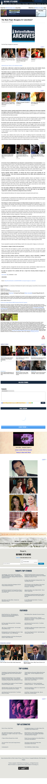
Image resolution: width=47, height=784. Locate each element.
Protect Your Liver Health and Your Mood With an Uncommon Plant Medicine (34, 739)
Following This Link (35, 331)
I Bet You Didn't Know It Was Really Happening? (10, 662)
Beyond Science (18, 3)
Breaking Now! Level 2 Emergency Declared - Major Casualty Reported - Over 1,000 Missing (12, 633)
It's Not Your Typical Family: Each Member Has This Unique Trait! (37, 156)
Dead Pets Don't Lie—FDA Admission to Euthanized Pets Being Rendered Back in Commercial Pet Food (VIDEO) (10, 615)
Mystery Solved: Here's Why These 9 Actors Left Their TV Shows (22, 373)
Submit (41, 563)
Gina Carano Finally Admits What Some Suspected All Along (7, 156)
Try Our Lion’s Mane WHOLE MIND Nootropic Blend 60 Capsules (14, 302)
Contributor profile (11, 14)
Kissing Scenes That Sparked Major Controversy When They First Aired (8, 103)
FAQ (13, 758)
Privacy (20, 758)
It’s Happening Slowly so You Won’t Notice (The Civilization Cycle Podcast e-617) (34, 729)
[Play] (23, 439)
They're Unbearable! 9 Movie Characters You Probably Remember (7, 358)
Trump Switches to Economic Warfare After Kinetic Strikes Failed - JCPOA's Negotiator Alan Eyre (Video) (35, 673)
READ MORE (4, 277)
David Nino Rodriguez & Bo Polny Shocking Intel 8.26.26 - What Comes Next (12, 637)
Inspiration (39, 3)
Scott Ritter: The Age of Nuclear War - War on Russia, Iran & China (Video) (34, 693)
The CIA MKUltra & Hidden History (32, 747)
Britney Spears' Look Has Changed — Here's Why (20, 511)
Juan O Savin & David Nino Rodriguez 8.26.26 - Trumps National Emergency (11, 585)
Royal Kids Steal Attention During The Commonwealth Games (38, 358)
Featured (5, 3)
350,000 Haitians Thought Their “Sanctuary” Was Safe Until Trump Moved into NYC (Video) (12, 688)
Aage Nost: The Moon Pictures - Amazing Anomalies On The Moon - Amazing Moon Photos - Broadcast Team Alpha (35, 618)
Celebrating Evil (5, 747)
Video (45, 3)
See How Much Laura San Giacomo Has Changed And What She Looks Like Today (22, 529)
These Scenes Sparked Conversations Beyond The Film (22, 156)
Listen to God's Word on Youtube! (23, 450)
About (2, 758)
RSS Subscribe (42, 758)
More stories (17, 14)
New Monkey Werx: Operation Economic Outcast (34, 614)
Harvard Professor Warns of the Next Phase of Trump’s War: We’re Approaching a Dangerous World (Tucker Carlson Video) (34, 678)
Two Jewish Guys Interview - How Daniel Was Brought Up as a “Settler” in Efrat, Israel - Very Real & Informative (12, 733)
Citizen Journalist (28, 293)
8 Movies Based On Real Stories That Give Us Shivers (19, 719)
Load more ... (23, 427)
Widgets (23, 759)
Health (13, 3)
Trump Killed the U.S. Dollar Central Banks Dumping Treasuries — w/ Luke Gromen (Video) (34, 684)
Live (42, 3)
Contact (16, 758)
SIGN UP (18, 557)
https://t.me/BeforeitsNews (36, 543)
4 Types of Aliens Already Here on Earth (10, 738)
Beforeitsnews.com (10, 7)
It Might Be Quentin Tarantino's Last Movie (23, 103)
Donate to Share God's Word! (23, 452)
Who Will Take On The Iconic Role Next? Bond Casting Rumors (23, 476)
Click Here (11, 293)
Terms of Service (25, 758)
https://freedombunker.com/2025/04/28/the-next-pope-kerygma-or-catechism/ (20, 280)
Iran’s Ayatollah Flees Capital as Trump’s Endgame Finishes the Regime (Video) (12, 684)
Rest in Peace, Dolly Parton (7, 728)
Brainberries (4, 106)
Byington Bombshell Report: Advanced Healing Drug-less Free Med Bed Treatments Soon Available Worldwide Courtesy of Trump (35, 575)
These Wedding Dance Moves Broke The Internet (22, 358)
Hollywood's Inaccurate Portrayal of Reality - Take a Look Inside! (38, 373)
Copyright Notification (34, 758)
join (6, 288)
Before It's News (10, 1)
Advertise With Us (7, 758)
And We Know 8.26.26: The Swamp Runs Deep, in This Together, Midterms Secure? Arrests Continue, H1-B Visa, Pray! (12, 591)
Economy (9, 3)
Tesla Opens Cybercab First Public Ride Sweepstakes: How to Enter (33, 743)
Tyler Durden (4, 274)
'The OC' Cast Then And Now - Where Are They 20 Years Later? (23, 494)
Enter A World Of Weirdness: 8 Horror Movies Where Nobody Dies (7, 373)
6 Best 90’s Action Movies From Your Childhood (38, 103)
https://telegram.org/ (16, 543)
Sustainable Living (32, 3)
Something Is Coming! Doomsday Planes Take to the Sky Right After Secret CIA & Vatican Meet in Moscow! (34, 595)
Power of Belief (25, 3)
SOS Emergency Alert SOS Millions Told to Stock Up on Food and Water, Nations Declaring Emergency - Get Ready (34, 585)
